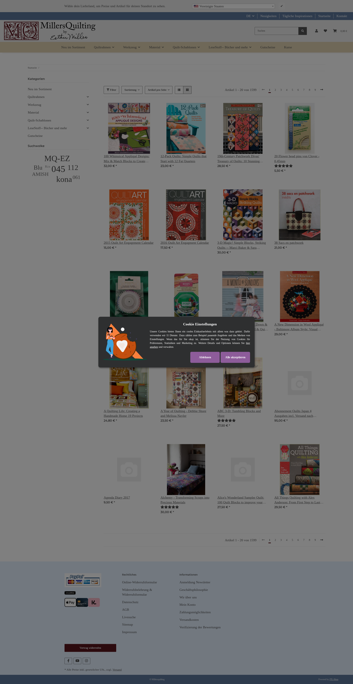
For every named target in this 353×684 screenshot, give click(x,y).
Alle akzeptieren (235, 357)
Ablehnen (205, 357)
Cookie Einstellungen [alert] (200, 324)
